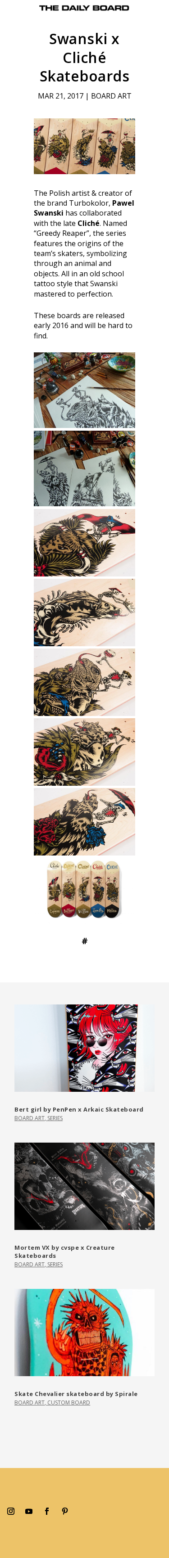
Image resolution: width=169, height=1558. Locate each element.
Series (55, 1118)
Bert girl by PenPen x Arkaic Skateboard (79, 1109)
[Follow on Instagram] (11, 1511)
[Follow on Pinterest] (65, 1511)
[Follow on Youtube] (29, 1511)
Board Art (111, 96)
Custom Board (68, 1402)
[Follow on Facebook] (47, 1511)
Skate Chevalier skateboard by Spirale (76, 1394)
